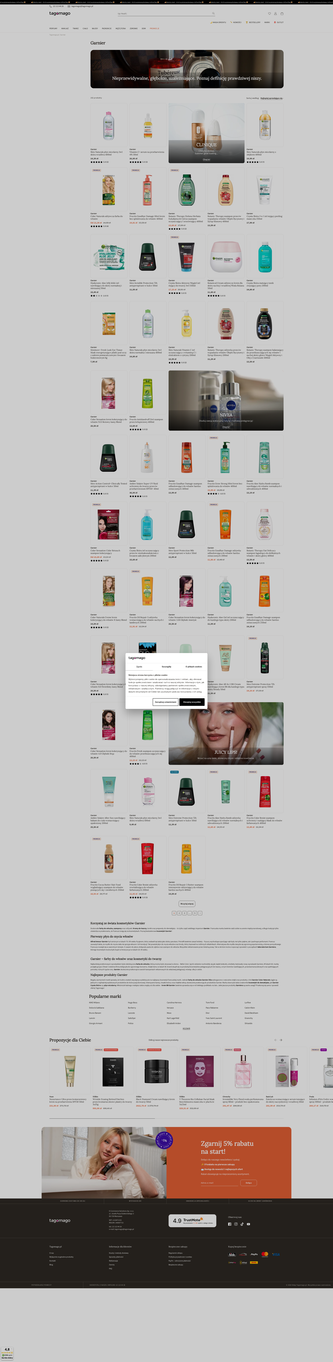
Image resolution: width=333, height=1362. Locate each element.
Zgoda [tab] (139, 667)
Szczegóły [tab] (166, 667)
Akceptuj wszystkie (192, 702)
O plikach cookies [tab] (194, 667)
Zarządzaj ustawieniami (165, 702)
